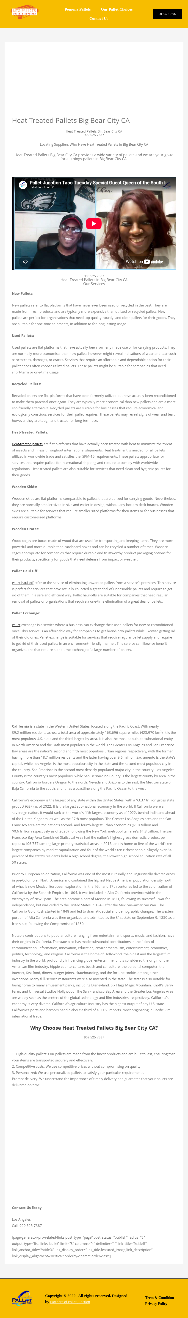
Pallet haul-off (22, 583)
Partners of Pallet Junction (70, 1302)
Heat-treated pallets (27, 444)
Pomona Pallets (78, 9)
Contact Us (98, 18)
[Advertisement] (94, 81)
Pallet (16, 625)
